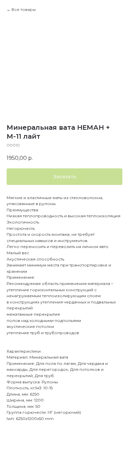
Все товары (24, 9)
